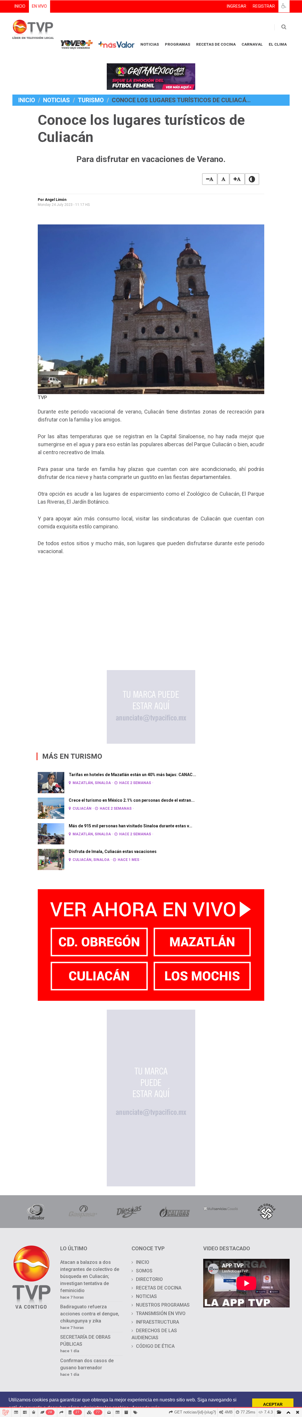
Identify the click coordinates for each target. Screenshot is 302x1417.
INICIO (19, 6)
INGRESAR (236, 6)
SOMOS (144, 1271)
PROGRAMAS (177, 44)
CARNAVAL (252, 44)
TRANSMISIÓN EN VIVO (161, 1313)
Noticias (56, 100)
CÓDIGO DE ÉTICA (155, 1346)
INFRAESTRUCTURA (157, 1322)
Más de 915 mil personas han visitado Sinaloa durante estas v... (130, 826)
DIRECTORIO (149, 1279)
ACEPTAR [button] (273, 1404)
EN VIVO (39, 6)
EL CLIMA (278, 44)
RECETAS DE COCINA (216, 44)
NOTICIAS (149, 44)
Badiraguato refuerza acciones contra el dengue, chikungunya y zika (89, 1314)
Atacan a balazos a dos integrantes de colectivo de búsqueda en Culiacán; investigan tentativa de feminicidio (89, 1276)
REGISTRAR (264, 6)
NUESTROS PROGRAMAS (163, 1305)
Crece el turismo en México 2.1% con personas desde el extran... (132, 800)
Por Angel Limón (52, 200)
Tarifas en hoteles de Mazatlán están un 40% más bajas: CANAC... (132, 774)
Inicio (26, 100)
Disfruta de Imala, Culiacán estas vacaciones (113, 851)
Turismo (91, 100)
